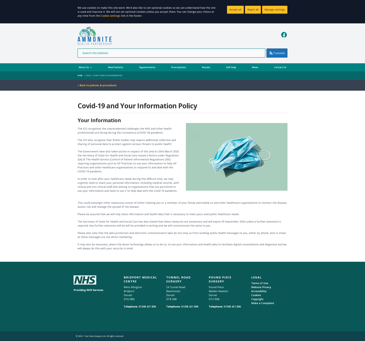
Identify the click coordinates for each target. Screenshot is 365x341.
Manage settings (274, 9)
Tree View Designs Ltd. (95, 336)
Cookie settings (110, 15)
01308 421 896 (147, 306)
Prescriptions (178, 67)
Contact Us (280, 67)
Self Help (231, 67)
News (255, 67)
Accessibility (259, 291)
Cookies (256, 295)
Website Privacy (261, 287)
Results (206, 67)
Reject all (252, 9)
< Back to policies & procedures (97, 85)
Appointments (147, 67)
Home (80, 75)
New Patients (115, 67)
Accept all (235, 9)
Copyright (257, 299)
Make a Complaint (262, 303)
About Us (84, 67)
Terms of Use (259, 283)
